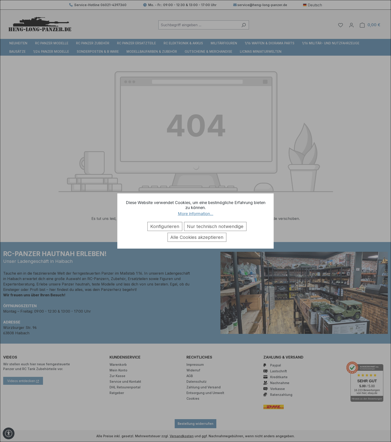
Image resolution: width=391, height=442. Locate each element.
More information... (195, 213)
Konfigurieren (164, 226)
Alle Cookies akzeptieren (196, 237)
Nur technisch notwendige (215, 226)
